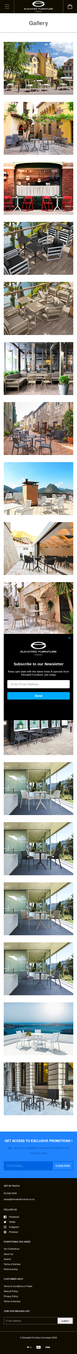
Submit (65, 1320)
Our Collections (11, 1248)
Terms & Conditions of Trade (18, 1286)
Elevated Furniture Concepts (36, 1337)
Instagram (14, 1226)
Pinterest (13, 1231)
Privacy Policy (11, 1296)
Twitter (12, 1221)
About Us (8, 1253)
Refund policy (11, 1269)
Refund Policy (11, 1291)
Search (7, 1259)
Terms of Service (12, 1264)
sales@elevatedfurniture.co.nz (19, 1199)
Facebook (14, 1216)
